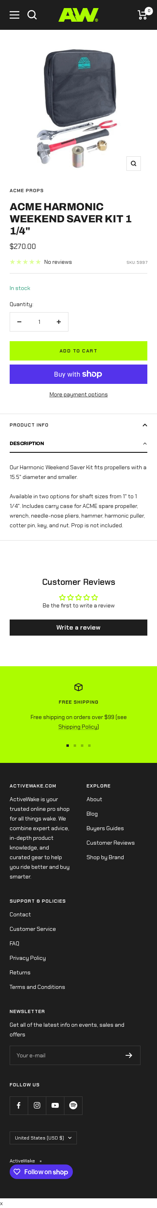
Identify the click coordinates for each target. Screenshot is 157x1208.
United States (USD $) (39, 1138)
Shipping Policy (77, 726)
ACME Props (27, 190)
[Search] (32, 15)
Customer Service (33, 928)
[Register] (129, 1055)
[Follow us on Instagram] (37, 1105)
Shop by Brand (105, 857)
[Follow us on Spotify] (73, 1105)
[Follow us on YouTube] (55, 1105)
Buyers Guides (105, 828)
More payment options (79, 394)
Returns (20, 972)
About (94, 799)
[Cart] (142, 15)
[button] (78, 444)
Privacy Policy (28, 957)
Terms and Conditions (37, 986)
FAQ (14, 943)
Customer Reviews (111, 842)
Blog (92, 813)
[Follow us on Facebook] (19, 1105)
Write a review (78, 627)
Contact (20, 914)
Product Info (29, 425)
